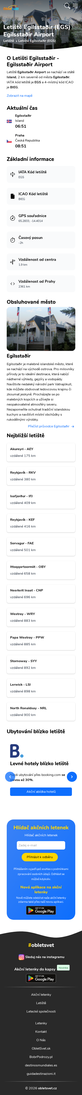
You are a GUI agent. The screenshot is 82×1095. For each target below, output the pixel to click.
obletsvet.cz (47, 1088)
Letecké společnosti (41, 1011)
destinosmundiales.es (41, 1065)
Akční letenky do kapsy (41, 969)
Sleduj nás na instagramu (44, 957)
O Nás (41, 1040)
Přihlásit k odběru (40, 857)
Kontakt (41, 1031)
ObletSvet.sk (41, 1048)
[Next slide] (72, 777)
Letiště (41, 1003)
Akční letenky (41, 994)
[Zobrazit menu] (75, 6)
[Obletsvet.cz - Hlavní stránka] (11, 6)
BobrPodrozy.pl (41, 1057)
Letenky (41, 1023)
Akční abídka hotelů (41, 791)
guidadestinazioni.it (41, 1073)
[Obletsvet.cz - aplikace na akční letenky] (41, 910)
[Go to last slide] (10, 777)
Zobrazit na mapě (19, 95)
